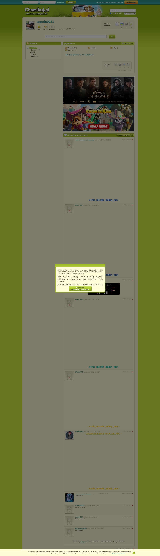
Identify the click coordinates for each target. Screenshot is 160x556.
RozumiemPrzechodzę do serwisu (80, 289)
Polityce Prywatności (118, 554)
